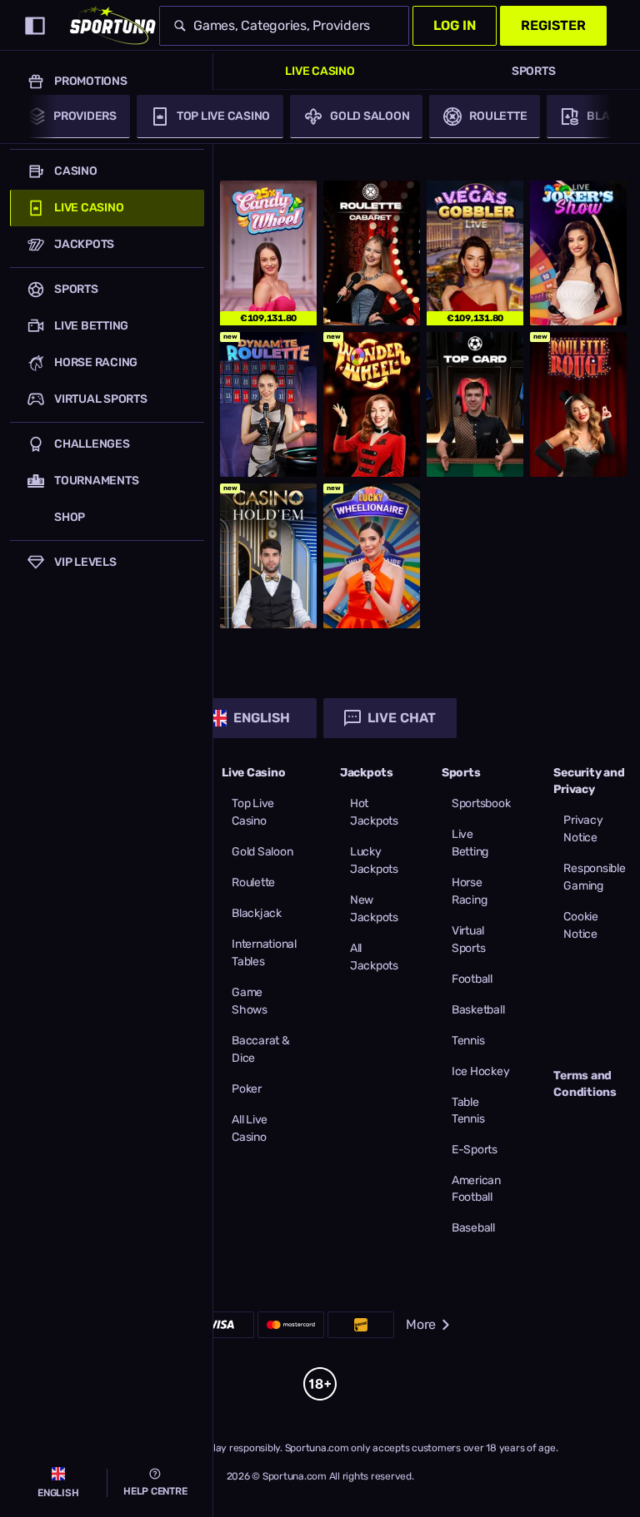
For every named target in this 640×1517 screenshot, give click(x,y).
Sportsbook (481, 803)
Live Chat (402, 718)
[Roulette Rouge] (578, 404)
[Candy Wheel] (268, 253)
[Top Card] (475, 404)
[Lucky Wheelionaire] (371, 555)
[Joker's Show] (578, 253)
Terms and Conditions (585, 1083)
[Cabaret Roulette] (371, 253)
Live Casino (319, 71)
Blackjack (257, 913)
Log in (454, 25)
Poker (247, 1089)
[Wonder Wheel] (371, 404)
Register (553, 25)
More (421, 1324)
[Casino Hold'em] (268, 555)
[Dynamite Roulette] (268, 404)
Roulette (253, 882)
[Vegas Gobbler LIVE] (475, 253)
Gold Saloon (262, 852)
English (261, 718)
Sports (534, 71)
